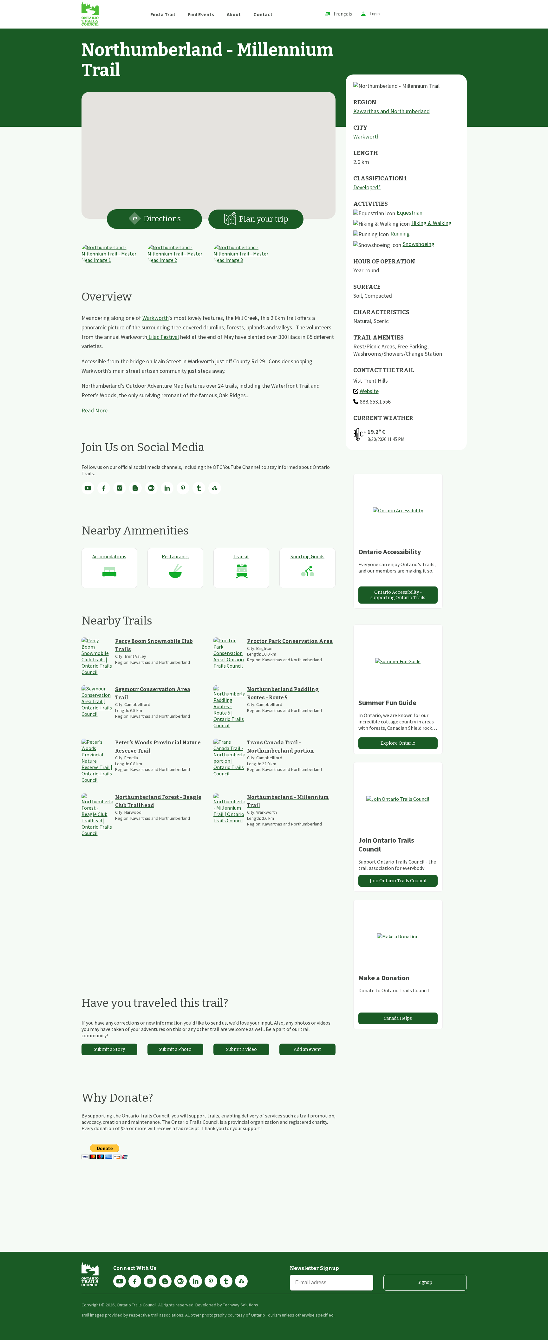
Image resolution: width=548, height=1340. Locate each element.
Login (375, 14)
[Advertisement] (208, 916)
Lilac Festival (163, 336)
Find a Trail (162, 14)
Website (369, 391)
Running (400, 233)
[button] (208, 151)
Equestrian (409, 212)
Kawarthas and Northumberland (391, 111)
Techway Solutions (240, 1305)
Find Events (201, 14)
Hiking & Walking (431, 223)
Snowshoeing (418, 244)
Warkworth (155, 317)
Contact (262, 14)
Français (343, 13)
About (234, 14)
